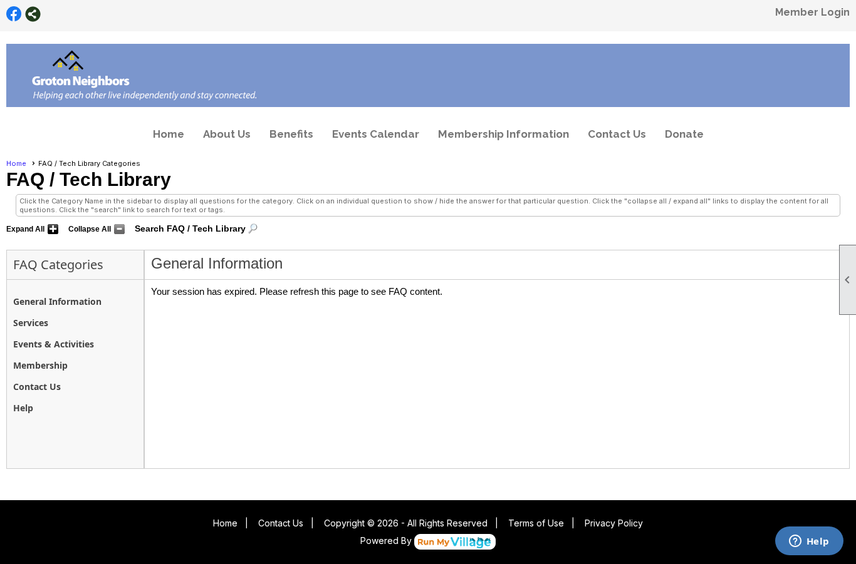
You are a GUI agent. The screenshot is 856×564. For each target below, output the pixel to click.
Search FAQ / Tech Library (190, 228)
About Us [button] (227, 134)
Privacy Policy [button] (614, 523)
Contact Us (617, 134)
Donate (684, 134)
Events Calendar (375, 134)
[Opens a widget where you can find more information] (809, 542)
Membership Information (503, 134)
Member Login (812, 12)
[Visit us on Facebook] (14, 14)
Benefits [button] (291, 134)
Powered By (387, 540)
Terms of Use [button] (536, 523)
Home (168, 134)
